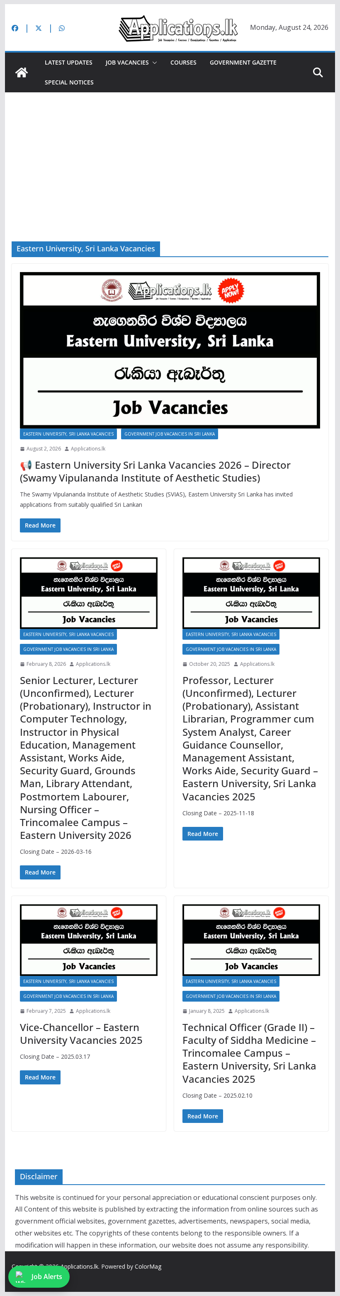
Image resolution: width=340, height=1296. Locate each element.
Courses (183, 62)
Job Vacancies (127, 62)
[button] (153, 62)
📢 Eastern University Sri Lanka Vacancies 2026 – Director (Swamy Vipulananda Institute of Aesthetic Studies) (155, 471)
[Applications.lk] (21, 72)
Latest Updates (68, 62)
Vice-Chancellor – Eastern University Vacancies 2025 (81, 1033)
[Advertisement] (170, 154)
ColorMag (148, 1266)
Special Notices (69, 82)
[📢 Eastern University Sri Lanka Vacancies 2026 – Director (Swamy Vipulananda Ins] (170, 350)
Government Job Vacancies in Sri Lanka (169, 434)
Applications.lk (88, 448)
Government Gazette (243, 62)
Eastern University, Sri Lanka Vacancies (68, 434)
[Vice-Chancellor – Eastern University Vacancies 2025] (89, 940)
